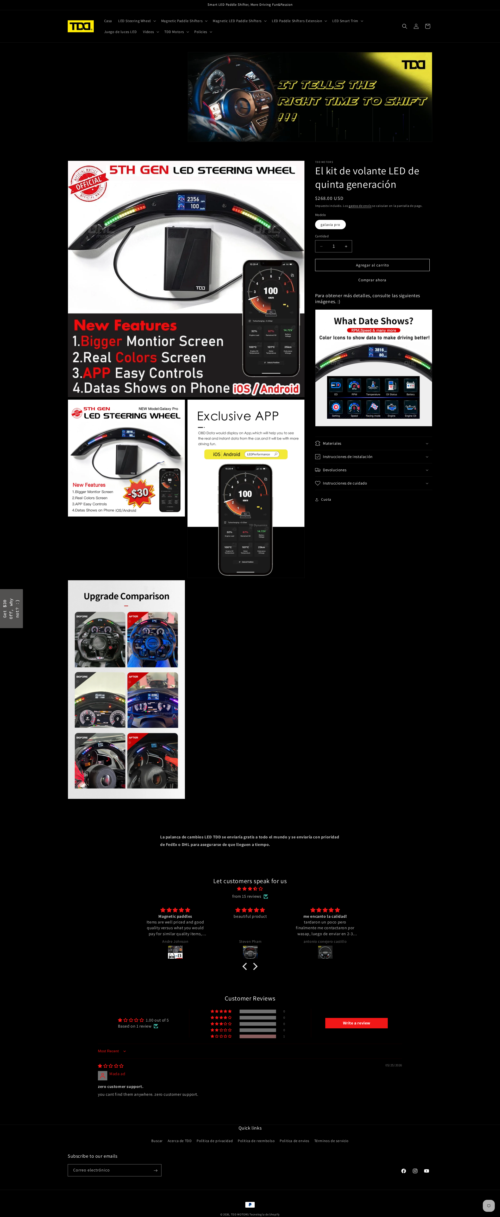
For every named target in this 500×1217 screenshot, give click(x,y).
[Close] (318, 572)
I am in (286, 618)
